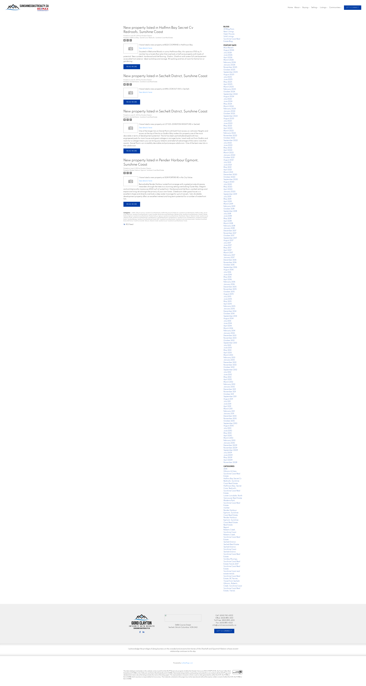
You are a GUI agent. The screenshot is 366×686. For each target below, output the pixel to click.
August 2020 (229, 182)
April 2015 (228, 304)
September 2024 (231, 94)
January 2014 (229, 333)
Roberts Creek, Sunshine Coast (199, 216)
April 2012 (228, 379)
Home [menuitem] (290, 7)
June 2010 (228, 431)
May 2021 (227, 167)
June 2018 (228, 216)
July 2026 (228, 53)
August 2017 (228, 240)
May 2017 (227, 248)
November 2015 (230, 289)
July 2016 (227, 272)
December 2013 (230, 335)
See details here (145, 48)
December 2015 (230, 287)
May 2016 (227, 277)
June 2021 (228, 165)
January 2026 (229, 65)
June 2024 (228, 101)
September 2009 (231, 450)
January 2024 (229, 111)
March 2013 (228, 355)
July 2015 (227, 296)
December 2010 (230, 416)
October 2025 (229, 70)
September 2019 (230, 194)
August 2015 (229, 294)
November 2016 (230, 262)
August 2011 (228, 399)
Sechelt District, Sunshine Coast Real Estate (143, 81)
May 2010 (228, 433)
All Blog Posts (229, 29)
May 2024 (228, 104)
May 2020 (228, 187)
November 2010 (230, 418)
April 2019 (228, 201)
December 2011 (230, 389)
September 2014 (230, 316)
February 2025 (230, 89)
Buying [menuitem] (305, 7)
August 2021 (229, 160)
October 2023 (229, 113)
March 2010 (228, 438)
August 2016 (229, 270)
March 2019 (228, 204)
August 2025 (229, 74)
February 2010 (229, 440)
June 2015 (228, 299)
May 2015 (228, 301)
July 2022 (228, 143)
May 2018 (227, 218)
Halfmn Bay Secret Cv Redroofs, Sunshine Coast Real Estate (177, 212)
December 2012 (230, 362)
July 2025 (228, 77)
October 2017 (229, 235)
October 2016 (229, 265)
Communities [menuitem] (334, 7)
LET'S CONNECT (352, 7)
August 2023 (229, 118)
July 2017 (227, 243)
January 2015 (229, 309)
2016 (133, 212)
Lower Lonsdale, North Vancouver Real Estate (161, 214)
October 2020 (229, 177)
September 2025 (231, 72)
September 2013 (230, 343)
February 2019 (229, 206)
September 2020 (231, 179)
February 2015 (229, 306)
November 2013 (230, 338)
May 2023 (228, 126)
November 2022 (230, 135)
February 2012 (229, 384)
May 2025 (228, 82)
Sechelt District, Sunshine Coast (177, 217)
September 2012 (230, 370)
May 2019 (227, 199)
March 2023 (229, 131)
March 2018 (228, 223)
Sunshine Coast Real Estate (167, 219)
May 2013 (227, 350)
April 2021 (228, 170)
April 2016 (228, 279)
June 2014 (228, 323)
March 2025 (229, 87)
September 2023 (231, 116)
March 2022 (229, 153)
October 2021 (229, 157)
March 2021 (228, 172)
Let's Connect (224, 631)
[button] (352, 7)
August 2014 (229, 318)
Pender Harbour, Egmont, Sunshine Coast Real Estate (147, 170)
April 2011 (227, 406)
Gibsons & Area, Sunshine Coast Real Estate (148, 212)
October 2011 (229, 394)
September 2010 (230, 423)
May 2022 (228, 148)
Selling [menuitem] (314, 7)
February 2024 (230, 109)
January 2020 (229, 192)
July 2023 (228, 121)
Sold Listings (229, 36)
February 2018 (229, 226)
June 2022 (228, 145)
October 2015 (229, 292)
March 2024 (229, 106)
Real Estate (182, 216)
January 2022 (229, 155)
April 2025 (228, 84)
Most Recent (228, 48)
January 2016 (229, 284)
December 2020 (230, 174)
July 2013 (227, 345)
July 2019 (227, 196)
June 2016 (228, 275)
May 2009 (228, 457)
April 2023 (228, 128)
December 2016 (230, 260)
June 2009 (228, 455)
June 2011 (227, 404)
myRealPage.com (187, 663)
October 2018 (229, 209)
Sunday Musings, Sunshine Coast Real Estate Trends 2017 (143, 219)
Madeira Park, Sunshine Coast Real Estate (186, 214)
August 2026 (229, 50)
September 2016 (230, 267)
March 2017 (228, 253)
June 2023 (228, 123)
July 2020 (228, 184)
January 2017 (229, 257)
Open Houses (229, 34)
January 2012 (229, 387)
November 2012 (230, 365)
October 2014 (229, 314)
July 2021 (227, 162)
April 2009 (228, 460)
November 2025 (230, 67)
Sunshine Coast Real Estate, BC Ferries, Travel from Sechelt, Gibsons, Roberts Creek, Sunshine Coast (233, 581)
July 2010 (227, 428)
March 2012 (228, 382)
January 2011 (229, 413)
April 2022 (228, 150)
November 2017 (230, 233)
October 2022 (229, 138)
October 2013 (229, 340)
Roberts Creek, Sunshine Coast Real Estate (136, 217)
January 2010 (229, 443)
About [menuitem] (296, 7)
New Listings (229, 31)
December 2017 (230, 231)
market (201, 214)
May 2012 (227, 377)
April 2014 (228, 326)
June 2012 (228, 374)
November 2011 (230, 392)
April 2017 (228, 250)
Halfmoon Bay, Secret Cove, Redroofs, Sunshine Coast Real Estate (151, 37)
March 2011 (228, 409)
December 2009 (230, 445)
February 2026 (230, 62)
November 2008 (230, 462)
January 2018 (229, 228)
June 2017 (228, 245)
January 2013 (229, 360)
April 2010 (228, 435)
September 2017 (230, 238)
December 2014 (230, 311)
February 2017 (229, 255)
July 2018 (227, 214)
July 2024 (228, 99)
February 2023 (230, 133)
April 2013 (228, 353)
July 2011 (227, 401)
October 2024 (229, 92)
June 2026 (228, 55)
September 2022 (231, 140)
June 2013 (228, 348)
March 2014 (228, 328)
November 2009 (230, 448)
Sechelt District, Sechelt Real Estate (158, 217)
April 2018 (228, 221)
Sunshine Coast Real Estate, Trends (177, 220)
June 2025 (228, 79)
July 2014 (227, 321)
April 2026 (228, 57)
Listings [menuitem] (323, 7)
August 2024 (229, 96)
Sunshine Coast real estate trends (185, 219)
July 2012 (227, 372)
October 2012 (229, 367)
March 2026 (229, 60)
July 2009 (228, 453)
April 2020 (228, 189)
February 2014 (229, 331)
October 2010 (229, 421)
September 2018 (230, 211)
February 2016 (229, 282)
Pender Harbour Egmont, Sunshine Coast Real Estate (231, 512)
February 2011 (229, 411)
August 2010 (229, 426)
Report (188, 216)
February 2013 (229, 357)
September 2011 (230, 396)
